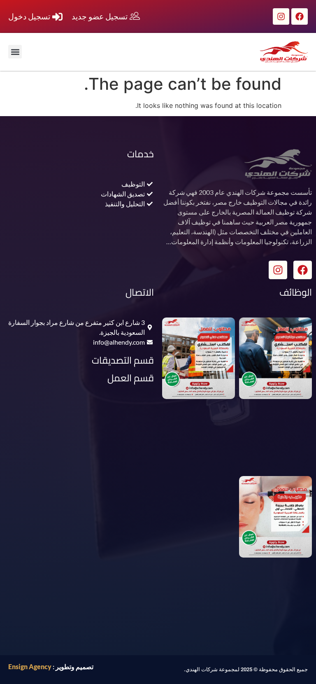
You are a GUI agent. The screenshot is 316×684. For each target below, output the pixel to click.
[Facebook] (299, 16)
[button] (15, 51)
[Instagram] (281, 16)
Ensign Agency (29, 666)
